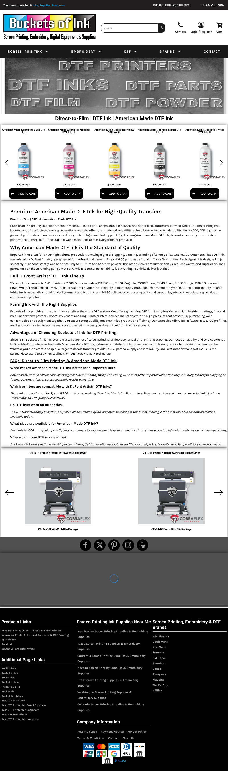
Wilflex (157, 690)
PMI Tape (159, 658)
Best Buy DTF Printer (14, 714)
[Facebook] (85, 545)
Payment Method (112, 731)
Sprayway (159, 674)
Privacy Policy (137, 731)
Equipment (160, 641)
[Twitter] (100, 545)
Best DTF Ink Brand (13, 700)
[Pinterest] (114, 545)
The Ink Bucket (10, 686)
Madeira (158, 679)
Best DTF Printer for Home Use (20, 719)
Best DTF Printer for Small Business (23, 705)
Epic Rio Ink (8, 639)
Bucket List (8, 691)
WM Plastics (161, 636)
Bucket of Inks (10, 682)
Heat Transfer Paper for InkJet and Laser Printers (31, 630)
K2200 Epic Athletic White (18, 648)
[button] (28, 51)
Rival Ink (6, 644)
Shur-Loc (159, 663)
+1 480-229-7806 (213, 5)
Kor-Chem (159, 647)
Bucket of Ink (9, 673)
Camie (157, 668)
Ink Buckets (8, 668)
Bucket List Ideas (12, 696)
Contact (113, 738)
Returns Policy (87, 731)
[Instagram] (128, 545)
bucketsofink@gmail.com (171, 5)
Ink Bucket (8, 677)
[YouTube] (142, 545)
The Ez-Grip (160, 685)
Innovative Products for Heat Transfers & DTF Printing (35, 635)
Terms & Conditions (91, 738)
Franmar (158, 652)
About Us (128, 738)
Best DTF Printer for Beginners (20, 709)
